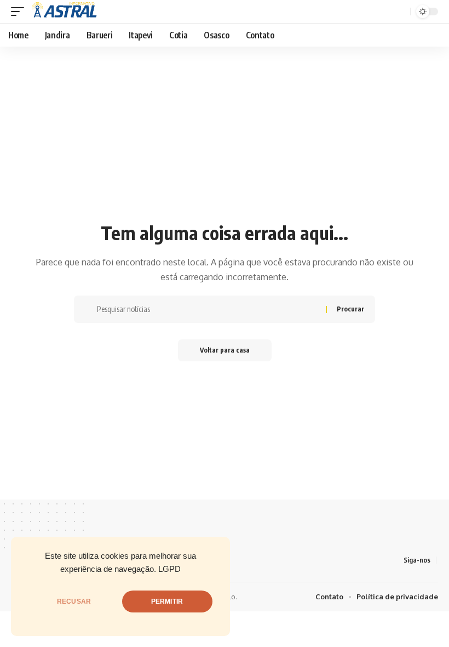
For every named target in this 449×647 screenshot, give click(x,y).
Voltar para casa (225, 350)
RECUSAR (74, 601)
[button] (20, 11)
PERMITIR (167, 601)
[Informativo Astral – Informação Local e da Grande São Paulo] (66, 11)
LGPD (169, 569)
